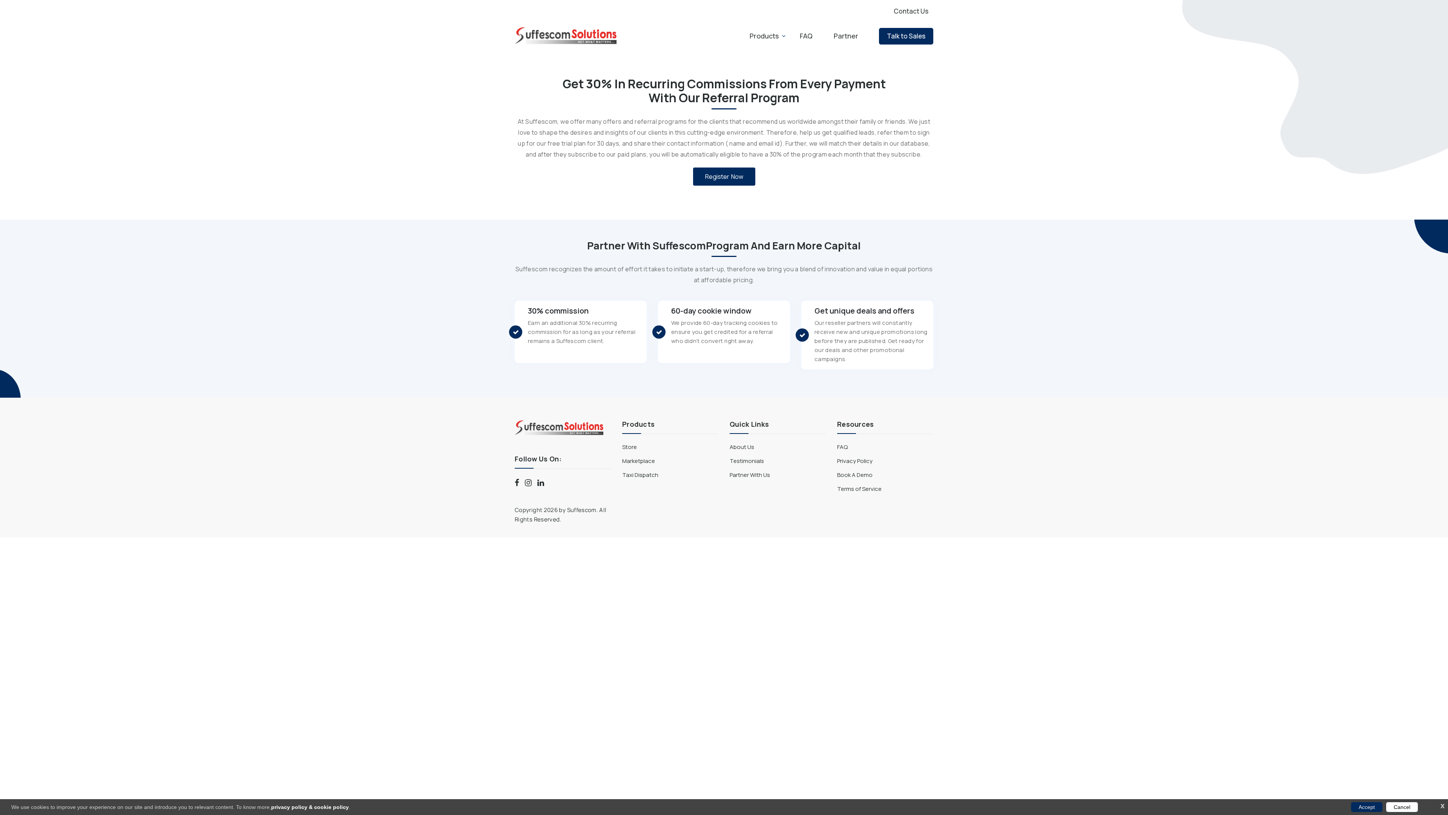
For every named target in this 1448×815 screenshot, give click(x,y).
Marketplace (638, 461)
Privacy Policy (855, 461)
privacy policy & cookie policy (310, 807)
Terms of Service (859, 489)
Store (629, 447)
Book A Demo (855, 475)
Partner (846, 35)
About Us (742, 447)
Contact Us (911, 11)
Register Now (724, 176)
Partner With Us (750, 475)
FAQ (806, 35)
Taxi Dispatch (640, 475)
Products (764, 35)
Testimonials (747, 461)
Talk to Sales (906, 36)
